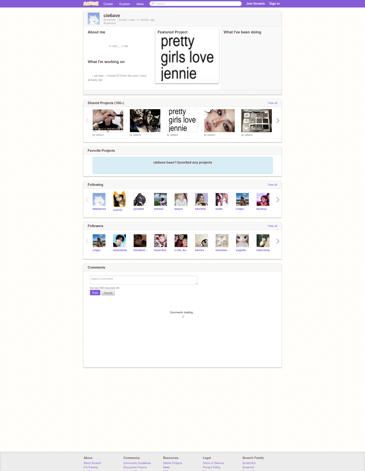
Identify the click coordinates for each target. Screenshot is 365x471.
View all (272, 103)
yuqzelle (241, 250)
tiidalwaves (99, 209)
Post (95, 293)
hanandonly (120, 250)
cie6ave (100, 134)
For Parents (91, 467)
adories (199, 250)
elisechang (263, 250)
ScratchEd (248, 463)
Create (108, 3)
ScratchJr (248, 467)
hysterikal (160, 250)
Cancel (108, 293)
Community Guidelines (137, 463)
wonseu (158, 209)
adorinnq (200, 209)
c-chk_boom (181, 250)
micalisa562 (140, 250)
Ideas (140, 3)
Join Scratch (255, 3)
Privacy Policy (212, 467)
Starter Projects (172, 463)
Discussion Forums (135, 467)
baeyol (178, 209)
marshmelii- (222, 250)
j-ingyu (240, 209)
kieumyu (261, 209)
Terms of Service (213, 463)
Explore (124, 3)
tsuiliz (218, 209)
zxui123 (117, 210)
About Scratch (92, 463)
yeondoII (138, 209)
